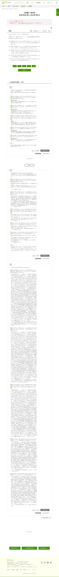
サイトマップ (34, 569)
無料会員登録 (38, 2)
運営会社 (8, 569)
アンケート (32, 2)
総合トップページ (50, 2)
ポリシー (29, 569)
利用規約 (24, 569)
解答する (24, 70)
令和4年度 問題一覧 (29, 548)
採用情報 (17, 569)
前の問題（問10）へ (15, 548)
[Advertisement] (29, 539)
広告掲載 (12, 569)
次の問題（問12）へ (44, 548)
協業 (21, 569)
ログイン (44, 2)
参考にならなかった (38, 153)
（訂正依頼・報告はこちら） (25, 34)
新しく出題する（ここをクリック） (26, 22)
